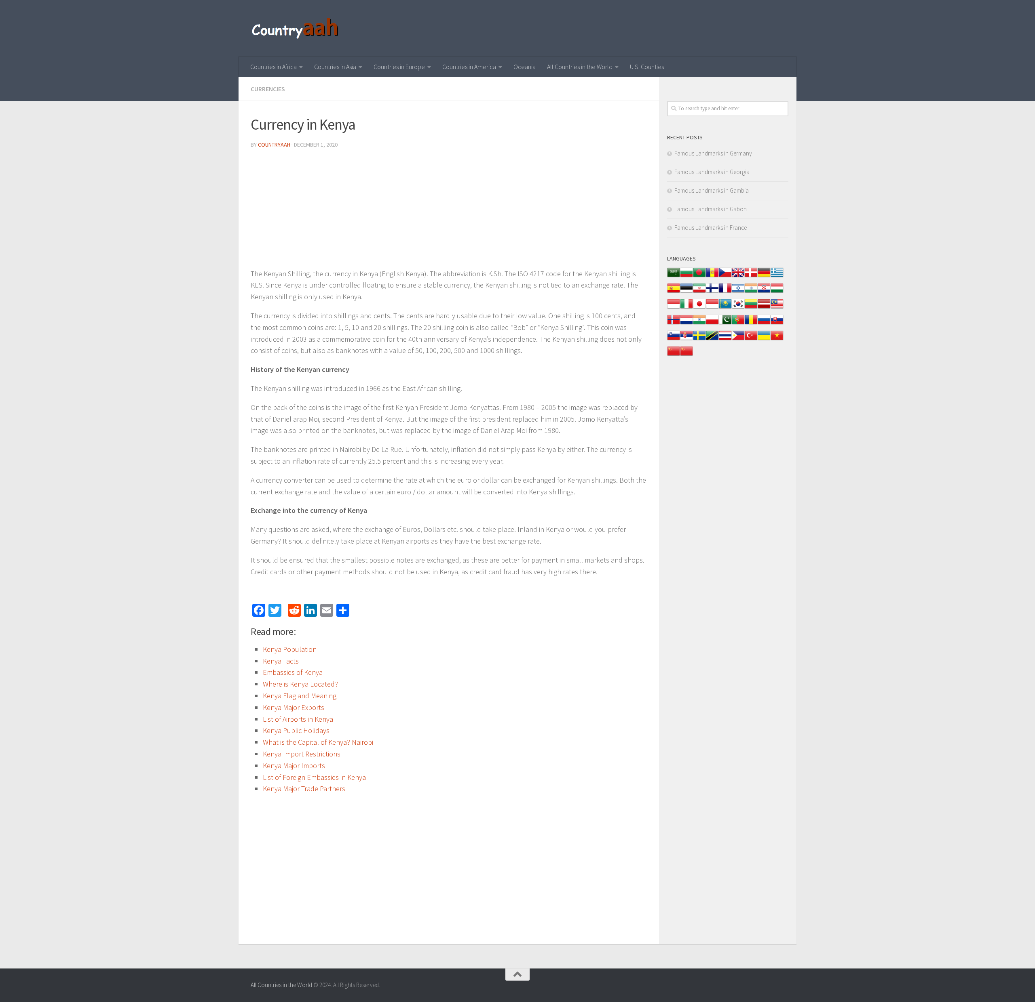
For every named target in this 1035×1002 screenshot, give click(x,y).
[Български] (686, 276)
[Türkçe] (751, 339)
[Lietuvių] (751, 308)
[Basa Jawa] (712, 308)
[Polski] (712, 324)
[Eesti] (686, 292)
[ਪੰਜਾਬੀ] (699, 324)
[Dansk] (751, 276)
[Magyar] (777, 292)
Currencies (268, 89)
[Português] (738, 324)
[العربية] (673, 276)
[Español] (673, 292)
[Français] (725, 292)
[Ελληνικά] (777, 276)
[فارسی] (699, 292)
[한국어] (738, 308)
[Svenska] (699, 339)
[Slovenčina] (777, 324)
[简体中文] (673, 355)
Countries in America (469, 67)
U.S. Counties (647, 67)
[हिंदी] (751, 292)
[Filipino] (738, 339)
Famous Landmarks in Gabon (710, 209)
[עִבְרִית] (738, 292)
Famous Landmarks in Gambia (711, 190)
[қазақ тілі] (725, 308)
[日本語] (699, 308)
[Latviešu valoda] (764, 308)
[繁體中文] (686, 355)
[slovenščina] (673, 339)
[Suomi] (712, 292)
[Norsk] (673, 324)
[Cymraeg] (738, 276)
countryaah (274, 144)
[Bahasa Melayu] (777, 308)
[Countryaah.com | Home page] (296, 28)
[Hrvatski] (764, 292)
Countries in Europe (399, 67)
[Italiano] (686, 308)
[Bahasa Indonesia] (673, 308)
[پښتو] (725, 324)
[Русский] (764, 324)
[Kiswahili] (712, 339)
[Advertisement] (449, 211)
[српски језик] (686, 339)
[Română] (751, 324)
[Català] (712, 276)
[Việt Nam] (777, 339)
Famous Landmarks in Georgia (712, 172)
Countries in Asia (335, 67)
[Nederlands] (686, 324)
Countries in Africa (273, 67)
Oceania (524, 67)
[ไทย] (725, 339)
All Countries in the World (580, 67)
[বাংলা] (699, 276)
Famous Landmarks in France (710, 227)
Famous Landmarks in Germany (713, 153)
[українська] (764, 339)
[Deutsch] (764, 276)
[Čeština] (725, 276)
